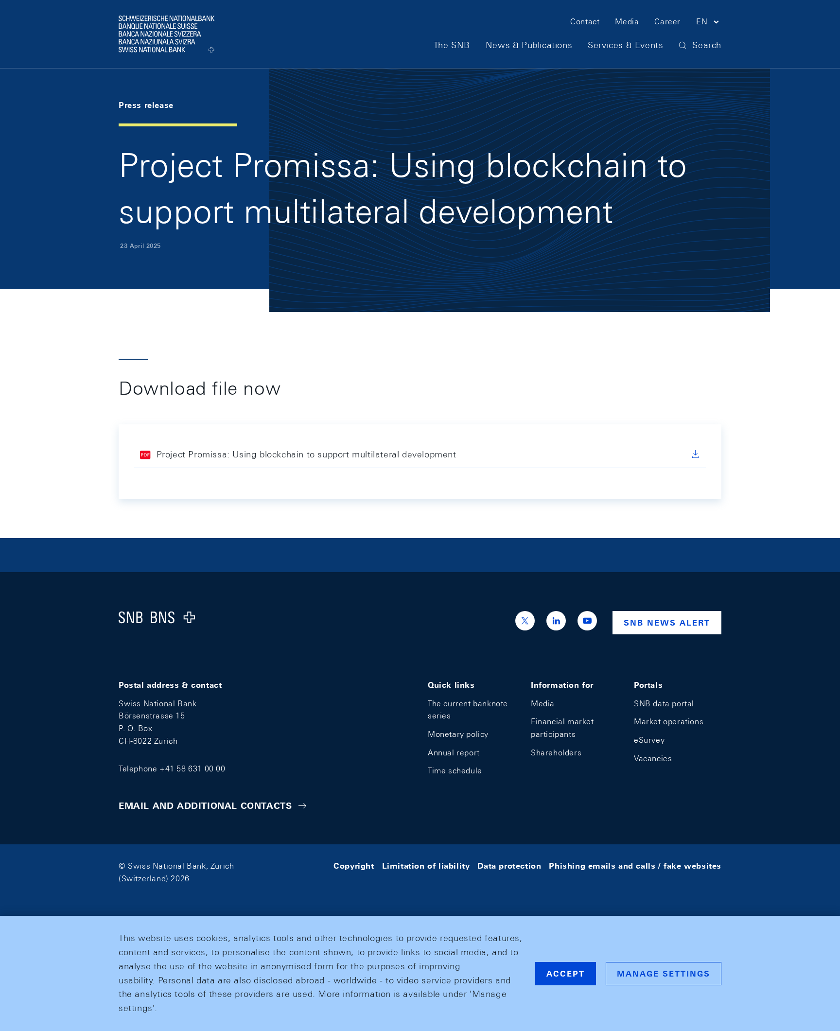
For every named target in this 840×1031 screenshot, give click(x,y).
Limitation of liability (426, 866)
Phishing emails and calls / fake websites (635, 866)
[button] (708, 23)
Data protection (509, 866)
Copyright (353, 866)
